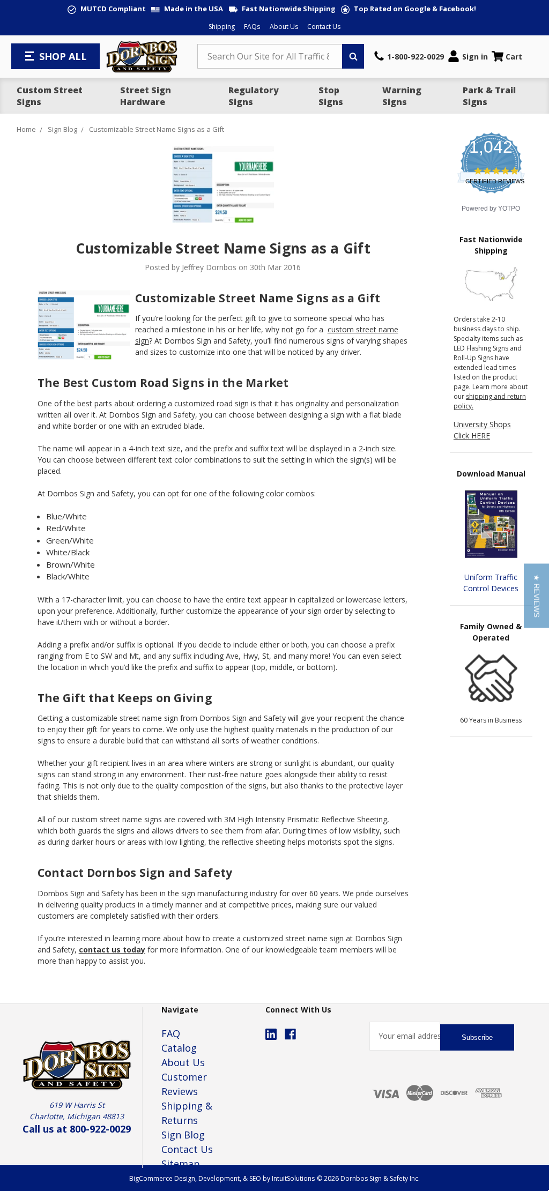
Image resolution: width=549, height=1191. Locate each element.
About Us (284, 26)
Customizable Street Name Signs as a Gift (223, 248)
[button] (536, 595)
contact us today (112, 949)
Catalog (179, 1047)
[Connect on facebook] (290, 1034)
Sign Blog (183, 1134)
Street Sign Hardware (145, 96)
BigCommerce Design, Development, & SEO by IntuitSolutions (222, 1178)
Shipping (222, 26)
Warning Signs (401, 96)
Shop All (63, 56)
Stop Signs (330, 96)
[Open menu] (30, 56)
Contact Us (323, 26)
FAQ (170, 1033)
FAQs (252, 26)
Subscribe (477, 1037)
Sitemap (180, 1163)
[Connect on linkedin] (271, 1034)
